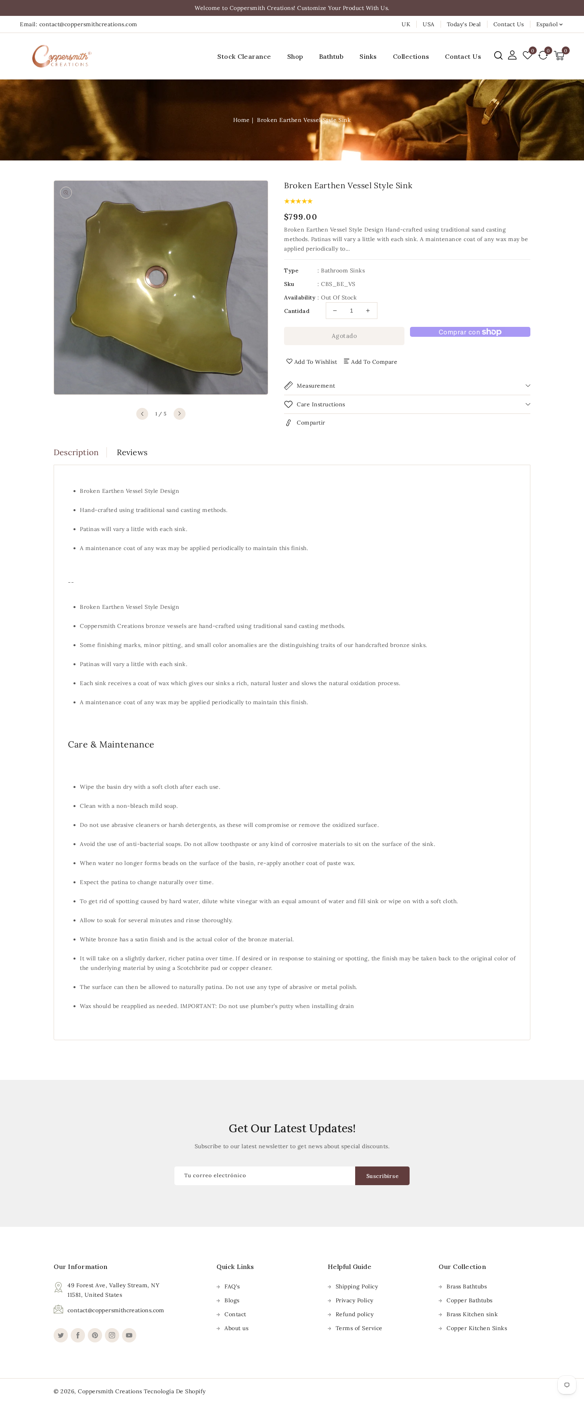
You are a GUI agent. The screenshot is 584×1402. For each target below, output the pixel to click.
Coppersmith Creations (110, 1391)
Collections (411, 56)
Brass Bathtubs (467, 1286)
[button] (498, 55)
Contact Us (508, 24)
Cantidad (296, 311)
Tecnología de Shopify (175, 1391)
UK (406, 24)
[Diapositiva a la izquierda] (142, 414)
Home (241, 120)
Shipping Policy (357, 1286)
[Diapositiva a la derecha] (180, 414)
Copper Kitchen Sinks (477, 1328)
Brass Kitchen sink (472, 1314)
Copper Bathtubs (470, 1300)
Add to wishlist (315, 361)
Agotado (344, 336)
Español (547, 24)
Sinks (368, 56)
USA (429, 24)
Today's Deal (464, 24)
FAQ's (232, 1286)
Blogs (232, 1300)
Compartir (311, 422)
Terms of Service (359, 1328)
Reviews (132, 452)
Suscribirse (382, 1176)
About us (236, 1328)
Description (76, 452)
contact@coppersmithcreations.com (116, 1310)
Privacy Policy (354, 1300)
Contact (235, 1314)
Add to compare (374, 361)
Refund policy (355, 1314)
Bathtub (331, 56)
